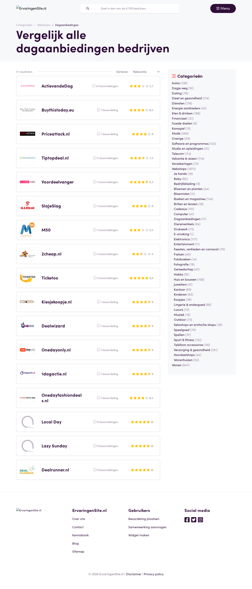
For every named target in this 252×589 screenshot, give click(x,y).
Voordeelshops (187, 354)
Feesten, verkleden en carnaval (199, 249)
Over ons (78, 518)
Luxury (181, 309)
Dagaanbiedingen (190, 219)
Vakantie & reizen (188, 158)
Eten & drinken (186, 113)
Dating (180, 93)
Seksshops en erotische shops (198, 324)
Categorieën (24, 25)
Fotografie (184, 264)
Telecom (181, 153)
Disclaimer (133, 574)
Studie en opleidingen (190, 148)
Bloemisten (184, 193)
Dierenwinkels (187, 224)
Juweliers (183, 284)
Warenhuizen (186, 360)
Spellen (182, 334)
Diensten (182, 103)
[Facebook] (187, 519)
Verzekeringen (185, 163)
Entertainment (187, 244)
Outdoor (183, 319)
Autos (179, 83)
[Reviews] (31, 8)
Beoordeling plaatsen (143, 518)
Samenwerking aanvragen (147, 527)
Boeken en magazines (193, 198)
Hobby (181, 274)
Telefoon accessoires (192, 344)
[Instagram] (200, 519)
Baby (181, 178)
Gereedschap (187, 269)
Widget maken (138, 535)
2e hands (183, 173)
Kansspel (181, 128)
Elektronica (185, 239)
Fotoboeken (185, 259)
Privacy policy (154, 574)
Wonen (181, 365)
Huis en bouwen (189, 279)
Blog (75, 543)
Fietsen (182, 254)
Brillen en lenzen (189, 204)
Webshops (43, 25)
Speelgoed (185, 329)
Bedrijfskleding (187, 183)
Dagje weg (183, 88)
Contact (77, 527)
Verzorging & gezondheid (196, 350)
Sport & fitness (188, 339)
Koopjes (183, 299)
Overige (181, 138)
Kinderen (183, 294)
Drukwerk (184, 229)
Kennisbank (80, 535)
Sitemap (78, 551)
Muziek (182, 314)
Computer (184, 214)
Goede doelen (184, 123)
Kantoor (182, 289)
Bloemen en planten (191, 188)
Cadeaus (184, 208)
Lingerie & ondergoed (192, 304)
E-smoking (184, 234)
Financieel (183, 118)
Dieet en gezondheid (190, 98)
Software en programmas (194, 143)
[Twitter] (193, 519)
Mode (180, 133)
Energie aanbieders (189, 108)
